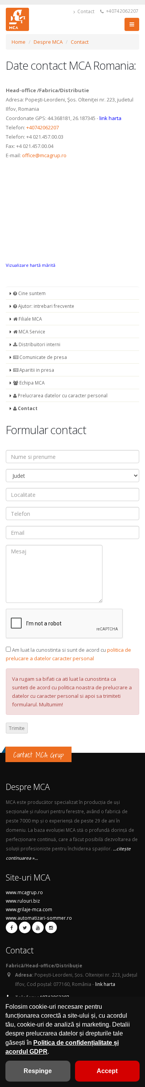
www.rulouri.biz (23, 901)
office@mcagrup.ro (44, 155)
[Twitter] (25, 927)
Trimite (17, 728)
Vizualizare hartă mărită (30, 265)
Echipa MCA (31, 383)
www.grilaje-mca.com (29, 909)
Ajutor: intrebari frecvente (45, 306)
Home (19, 41)
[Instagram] (51, 927)
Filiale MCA (29, 319)
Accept (107, 1071)
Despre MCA (48, 41)
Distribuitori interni (38, 344)
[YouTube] (38, 927)
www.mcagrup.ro (24, 892)
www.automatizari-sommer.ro (39, 918)
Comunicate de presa (42, 357)
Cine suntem (31, 293)
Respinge (38, 1071)
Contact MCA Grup (38, 755)
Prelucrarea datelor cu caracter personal (62, 395)
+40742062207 (121, 11)
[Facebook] (11, 927)
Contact (85, 11)
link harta (110, 118)
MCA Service (31, 331)
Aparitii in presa (36, 370)
